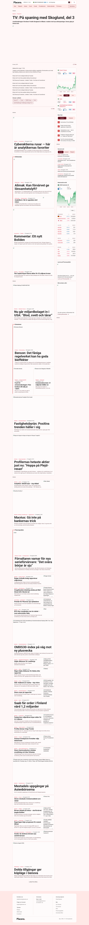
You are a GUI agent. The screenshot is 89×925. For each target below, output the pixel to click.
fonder (19, 555)
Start (15, 6)
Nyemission (22, 599)
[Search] (74, 2)
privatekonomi (24, 514)
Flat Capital (21, 271)
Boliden (21, 233)
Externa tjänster (50, 6)
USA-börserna (21, 588)
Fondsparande (26, 555)
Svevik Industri (28, 832)
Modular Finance (22, 308)
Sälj (74, 73)
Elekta (20, 669)
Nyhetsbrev (72, 6)
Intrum (20, 797)
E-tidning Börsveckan (62, 314)
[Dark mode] (69, 2)
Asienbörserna (22, 783)
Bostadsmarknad (22, 420)
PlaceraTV (19, 13)
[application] (66, 84)
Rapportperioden (22, 459)
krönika (16, 350)
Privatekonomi (42, 6)
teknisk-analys (24, 198)
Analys (25, 6)
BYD (20, 609)
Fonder (35, 6)
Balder (20, 882)
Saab (20, 482)
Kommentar (16, 233)
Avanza (20, 737)
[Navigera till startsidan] (18, 2)
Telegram (20, 6)
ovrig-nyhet (16, 599)
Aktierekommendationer (24, 659)
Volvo (20, 681)
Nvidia (20, 893)
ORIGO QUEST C (22, 727)
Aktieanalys (17, 182)
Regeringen (21, 820)
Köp (70, 73)
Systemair (21, 915)
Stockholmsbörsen (22, 644)
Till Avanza (58, 6)
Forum (30, 6)
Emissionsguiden (22, 379)
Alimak (22, 182)
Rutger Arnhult (22, 576)
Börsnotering (22, 350)
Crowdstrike (21, 141)
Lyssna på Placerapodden (64, 279)
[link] (33, 135)
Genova (21, 866)
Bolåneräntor (31, 514)
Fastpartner (21, 715)
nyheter (14, 13)
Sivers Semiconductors (23, 748)
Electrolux (42, 379)
